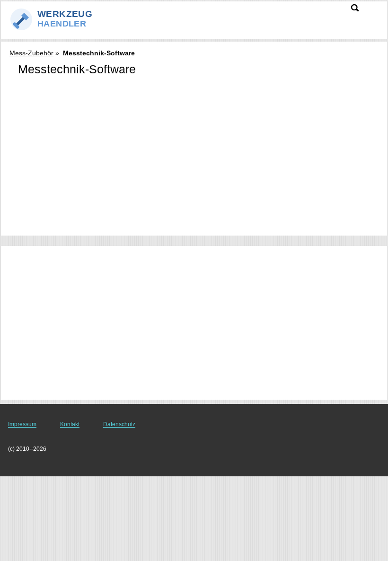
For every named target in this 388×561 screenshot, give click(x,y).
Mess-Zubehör (31, 53)
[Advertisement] (194, 109)
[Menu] (374, 12)
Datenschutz (119, 424)
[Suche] (355, 7)
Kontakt (69, 424)
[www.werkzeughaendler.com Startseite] (66, 19)
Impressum (22, 424)
